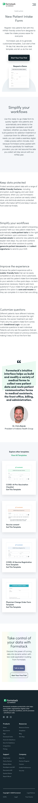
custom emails (6, 238)
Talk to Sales (19, 668)
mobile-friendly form (9, 273)
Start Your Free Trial (19, 57)
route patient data (19, 232)
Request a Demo (20, 66)
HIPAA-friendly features (11, 189)
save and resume (26, 289)
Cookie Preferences (25, 767)
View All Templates (19, 455)
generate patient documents (13, 246)
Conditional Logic (12, 324)
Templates (18, 11)
